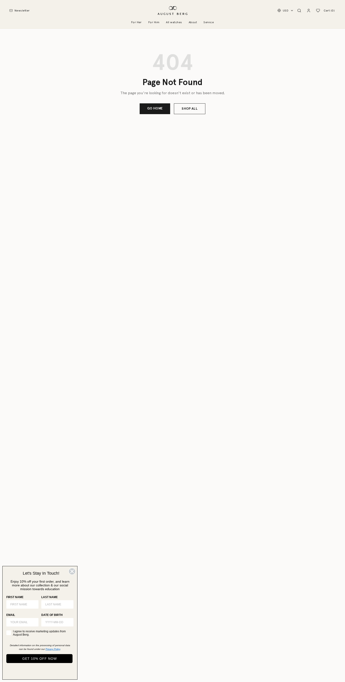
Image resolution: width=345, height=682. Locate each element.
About (193, 22)
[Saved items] (318, 10)
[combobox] (56, 622)
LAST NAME (49, 597)
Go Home (155, 108)
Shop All (190, 109)
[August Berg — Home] (172, 10)
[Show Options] (69, 622)
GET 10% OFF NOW (39, 658)
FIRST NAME (14, 597)
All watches (174, 22)
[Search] (299, 10)
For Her (136, 22)
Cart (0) (329, 10)
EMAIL (10, 615)
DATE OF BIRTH (52, 615)
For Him (153, 22)
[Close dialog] (72, 571)
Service (208, 22)
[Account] (308, 10)
